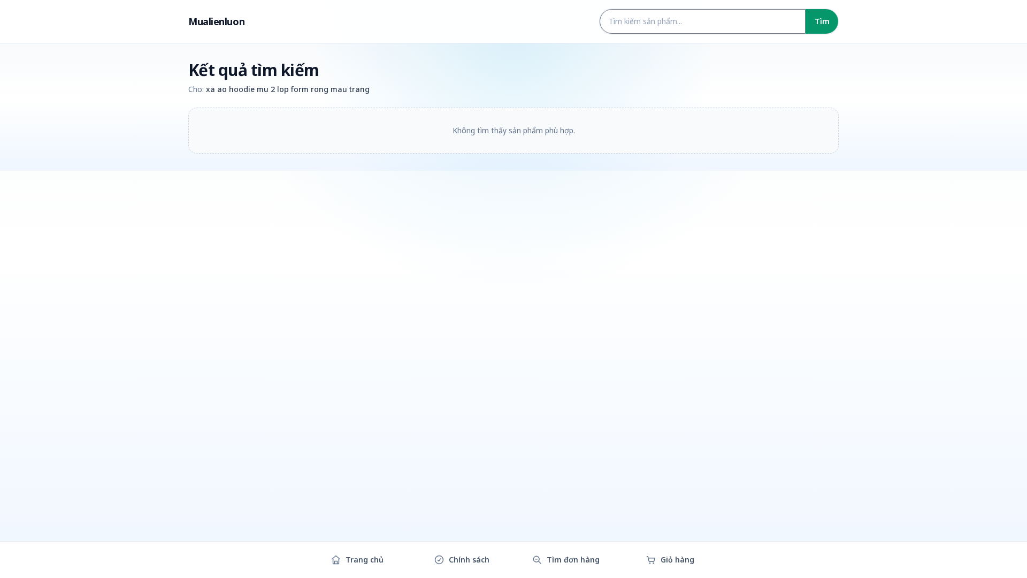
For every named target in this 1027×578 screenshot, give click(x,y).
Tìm (822, 21)
